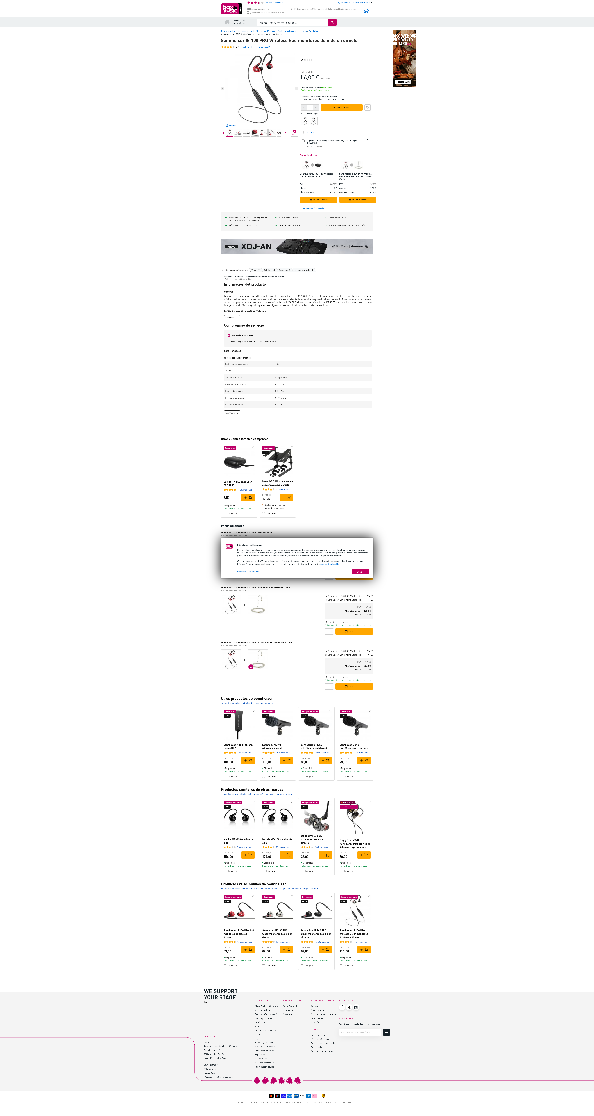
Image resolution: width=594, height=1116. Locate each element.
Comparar (232, 513)
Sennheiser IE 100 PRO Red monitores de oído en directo (239, 934)
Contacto (315, 1006)
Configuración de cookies (322, 1051)
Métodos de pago (318, 1010)
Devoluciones (317, 1018)
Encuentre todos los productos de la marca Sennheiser (247, 703)
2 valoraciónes (321, 847)
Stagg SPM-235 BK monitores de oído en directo (312, 839)
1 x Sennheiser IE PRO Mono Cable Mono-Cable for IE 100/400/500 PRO (345, 599)
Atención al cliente (323, 1000)
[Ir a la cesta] (365, 9)
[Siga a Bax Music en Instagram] (356, 1007)
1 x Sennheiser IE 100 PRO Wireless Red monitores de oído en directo (345, 596)
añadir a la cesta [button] (343, 107)
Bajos (257, 1038)
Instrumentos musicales (266, 1030)
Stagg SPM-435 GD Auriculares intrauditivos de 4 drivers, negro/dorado (355, 843)
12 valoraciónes (244, 941)
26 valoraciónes (283, 752)
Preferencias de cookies (248, 571)
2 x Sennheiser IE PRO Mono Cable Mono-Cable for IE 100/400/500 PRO (345, 654)
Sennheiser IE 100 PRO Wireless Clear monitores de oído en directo (354, 934)
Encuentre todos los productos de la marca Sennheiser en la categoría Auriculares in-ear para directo (269, 888)
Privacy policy (317, 1047)
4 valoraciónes (360, 941)
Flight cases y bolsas (264, 1066)
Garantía (315, 1022)
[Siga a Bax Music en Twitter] (349, 1007)
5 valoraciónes (244, 847)
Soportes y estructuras (265, 1062)
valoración (247, 47)
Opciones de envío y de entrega (325, 1014)
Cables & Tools (262, 1058)
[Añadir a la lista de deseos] (367, 107)
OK (361, 572)
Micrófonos (260, 1022)
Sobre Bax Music (290, 1006)
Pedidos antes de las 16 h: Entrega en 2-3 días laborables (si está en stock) (325, 9)
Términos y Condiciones (321, 1039)
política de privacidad (330, 564)
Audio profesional (263, 1010)
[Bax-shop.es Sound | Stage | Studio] (231, 8)
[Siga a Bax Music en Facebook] (342, 1007)
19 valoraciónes (283, 847)
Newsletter (288, 1014)
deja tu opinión (264, 47)
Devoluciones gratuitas (259, 9)
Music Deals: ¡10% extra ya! (267, 1006)
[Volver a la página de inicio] (227, 22)
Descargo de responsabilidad (324, 1043)
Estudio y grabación (263, 1018)
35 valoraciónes (283, 489)
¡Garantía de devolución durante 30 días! (267, 12)
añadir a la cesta (356, 631)
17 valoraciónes (322, 752)
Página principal (318, 1035)
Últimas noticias (290, 1010)
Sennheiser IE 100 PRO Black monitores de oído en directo (316, 934)
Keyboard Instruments (265, 1046)
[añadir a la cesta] (248, 497)
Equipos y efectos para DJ (266, 1014)
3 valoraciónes (244, 752)
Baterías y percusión (264, 1042)
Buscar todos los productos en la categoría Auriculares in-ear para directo (256, 794)
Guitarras (259, 1034)
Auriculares (260, 1026)
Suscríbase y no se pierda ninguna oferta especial (361, 1024)
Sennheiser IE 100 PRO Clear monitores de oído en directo (277, 934)
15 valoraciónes (244, 489)
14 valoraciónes (360, 752)
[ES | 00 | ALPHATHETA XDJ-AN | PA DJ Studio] (297, 246)
